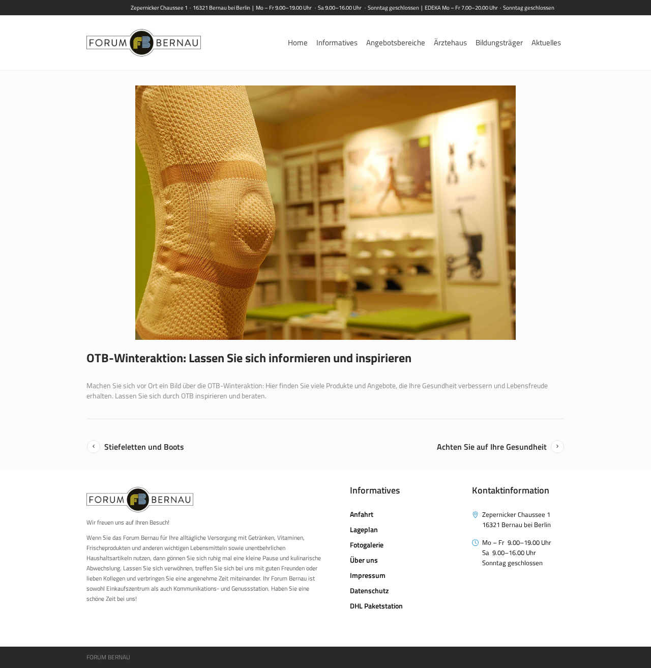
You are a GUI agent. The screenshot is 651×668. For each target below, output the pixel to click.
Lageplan (364, 529)
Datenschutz (369, 590)
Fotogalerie (366, 544)
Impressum (368, 575)
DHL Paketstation (376, 605)
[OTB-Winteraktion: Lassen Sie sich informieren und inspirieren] (325, 212)
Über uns (364, 560)
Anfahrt (361, 514)
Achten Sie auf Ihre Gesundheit (492, 447)
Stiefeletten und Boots (144, 447)
